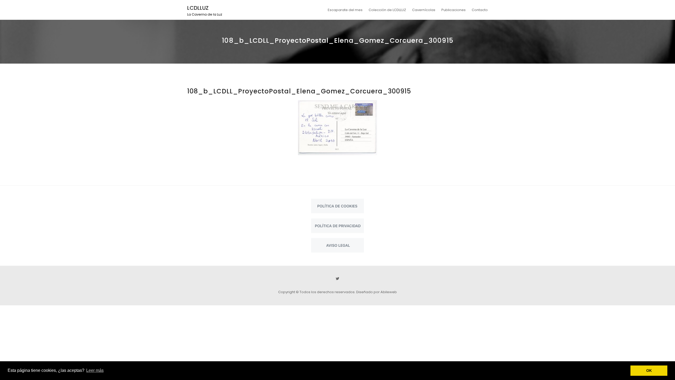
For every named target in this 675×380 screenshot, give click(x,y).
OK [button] (649, 370)
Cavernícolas (423, 9)
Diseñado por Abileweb (376, 291)
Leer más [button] (95, 370)
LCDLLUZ (198, 8)
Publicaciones (453, 9)
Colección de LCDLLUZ (387, 9)
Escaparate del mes (345, 9)
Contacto (480, 9)
